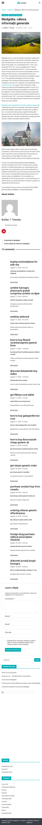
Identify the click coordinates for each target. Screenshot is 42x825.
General (4, 15)
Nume (8, 616)
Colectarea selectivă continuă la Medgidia (15, 687)
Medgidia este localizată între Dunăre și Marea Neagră (19, 105)
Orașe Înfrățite (6, 804)
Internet (4, 801)
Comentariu (10, 599)
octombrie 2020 (7, 772)
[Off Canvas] (3, 3)
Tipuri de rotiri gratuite (9, 672)
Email (7, 624)
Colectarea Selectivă (8, 787)
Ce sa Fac (5, 784)
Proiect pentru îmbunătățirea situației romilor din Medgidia (21, 683)
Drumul (4, 790)
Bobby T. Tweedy (9, 28)
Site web (8, 632)
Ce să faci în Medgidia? (9, 680)
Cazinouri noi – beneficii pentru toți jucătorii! (16, 676)
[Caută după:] (17, 660)
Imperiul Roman (7, 85)
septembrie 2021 (7, 766)
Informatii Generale (15, 15)
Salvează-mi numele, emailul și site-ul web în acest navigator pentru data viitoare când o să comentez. (21, 642)
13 (31, 28)
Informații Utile (6, 799)
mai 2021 (5, 769)
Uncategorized (6, 813)
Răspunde (14, 282)
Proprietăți (5, 807)
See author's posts (11, 225)
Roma (4, 810)
